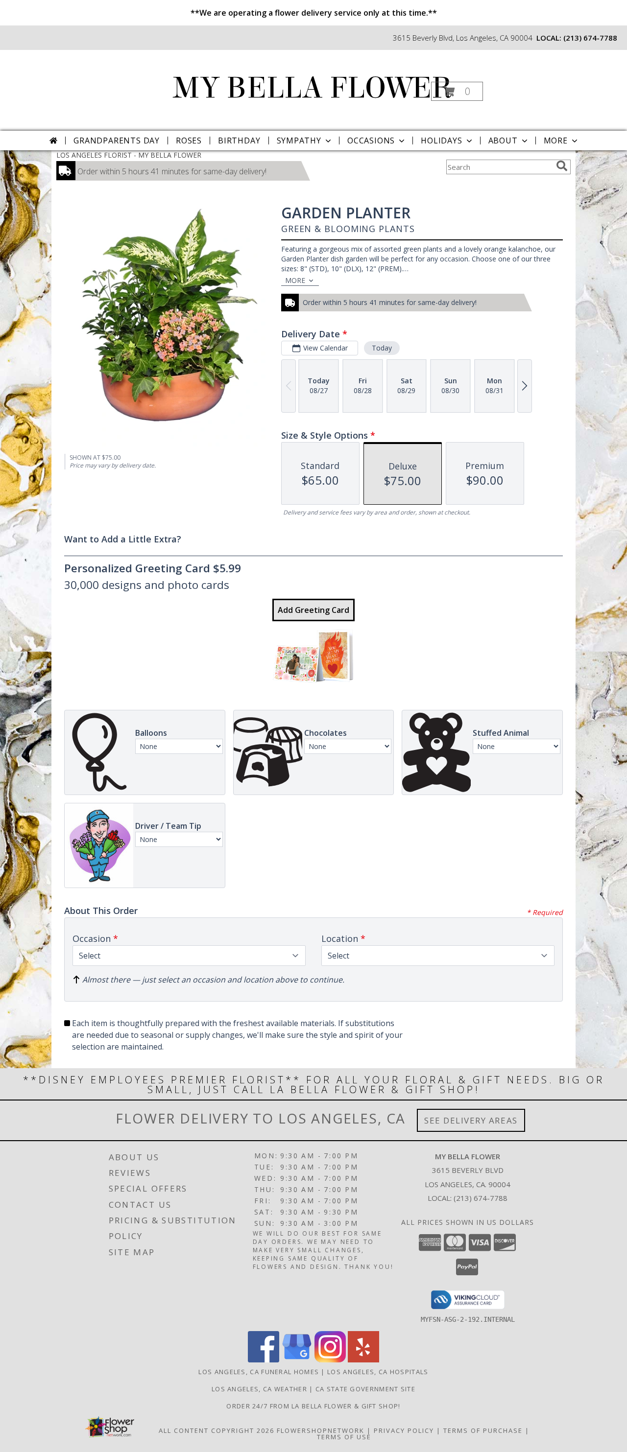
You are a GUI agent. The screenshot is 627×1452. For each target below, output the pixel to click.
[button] (457, 91)
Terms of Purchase (483, 1430)
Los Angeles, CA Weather (259, 1388)
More (556, 140)
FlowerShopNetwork (320, 1430)
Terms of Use (344, 1436)
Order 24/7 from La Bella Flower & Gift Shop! (313, 1406)
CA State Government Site (365, 1388)
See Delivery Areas (471, 1120)
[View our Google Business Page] (297, 1359)
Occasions (371, 140)
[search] (562, 166)
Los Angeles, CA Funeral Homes (258, 1371)
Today (382, 347)
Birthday (239, 140)
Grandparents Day (116, 140)
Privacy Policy (404, 1430)
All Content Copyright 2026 (216, 1430)
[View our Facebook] (263, 1359)
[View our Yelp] (363, 1359)
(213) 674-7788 (590, 38)
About (503, 140)
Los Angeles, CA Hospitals (378, 1371)
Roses (189, 140)
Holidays (441, 140)
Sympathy (299, 140)
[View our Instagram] (330, 1359)
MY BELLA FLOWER (313, 88)
